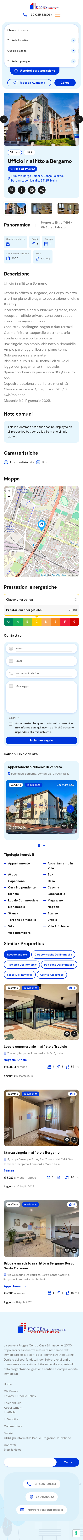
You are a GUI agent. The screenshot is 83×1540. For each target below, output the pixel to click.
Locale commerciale (23, 900)
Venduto (16, 785)
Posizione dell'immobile (59, 964)
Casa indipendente (22, 887)
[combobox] (41, 40)
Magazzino (55, 900)
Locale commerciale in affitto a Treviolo (35, 1046)
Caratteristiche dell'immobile (53, 954)
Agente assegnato (52, 974)
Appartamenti (13, 1408)
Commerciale (13, 1426)
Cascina (53, 887)
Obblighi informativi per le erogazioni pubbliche (37, 1438)
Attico (12, 874)
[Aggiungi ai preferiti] (11, 190)
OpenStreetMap (59, 575)
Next (79, 119)
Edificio (13, 894)
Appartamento (19, 863)
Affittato (15, 152)
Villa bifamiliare (19, 933)
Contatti (10, 1445)
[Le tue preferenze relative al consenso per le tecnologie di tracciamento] (76, 1533)
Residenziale (12, 1403)
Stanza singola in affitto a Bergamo (32, 1152)
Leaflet (44, 575)
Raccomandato (17, 954)
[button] (57, 14)
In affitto (13, 988)
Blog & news (12, 1450)
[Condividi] (42, 190)
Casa (51, 881)
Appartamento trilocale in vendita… (36, 767)
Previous (4, 119)
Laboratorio (56, 894)
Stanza (13, 913)
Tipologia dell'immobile (22, 964)
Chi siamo (11, 1391)
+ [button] (9, 490)
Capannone (16, 881)
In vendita (11, 1419)
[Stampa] (32, 190)
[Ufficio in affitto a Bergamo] (42, 525)
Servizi (8, 1433)
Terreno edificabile (22, 920)
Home (8, 1384)
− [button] (9, 496)
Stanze (53, 913)
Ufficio (29, 152)
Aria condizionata (22, 462)
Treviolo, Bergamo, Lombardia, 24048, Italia (35, 1053)
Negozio (54, 907)
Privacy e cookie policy (20, 1396)
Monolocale (16, 907)
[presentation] (12, 809)
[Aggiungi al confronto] (21, 190)
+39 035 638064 (41, 15)
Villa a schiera (58, 926)
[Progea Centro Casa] (44, 6)
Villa (11, 926)
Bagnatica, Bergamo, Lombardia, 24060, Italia (39, 773)
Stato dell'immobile (19, 974)
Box (44, 462)
